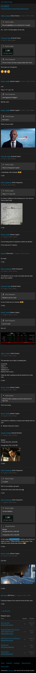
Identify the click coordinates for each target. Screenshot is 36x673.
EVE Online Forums (6, 2)
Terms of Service (26, 663)
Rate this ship (5, 623)
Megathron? (4, 645)
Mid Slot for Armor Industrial (10, 638)
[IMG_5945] (12, 214)
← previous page (5, 611)
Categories (9, 663)
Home (2, 663)
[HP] (18, 574)
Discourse (10, 670)
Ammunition (5, 652)
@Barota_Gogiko (14, 539)
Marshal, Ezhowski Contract (11, 426)
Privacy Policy (5, 666)
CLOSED (5, 6)
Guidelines (17, 663)
